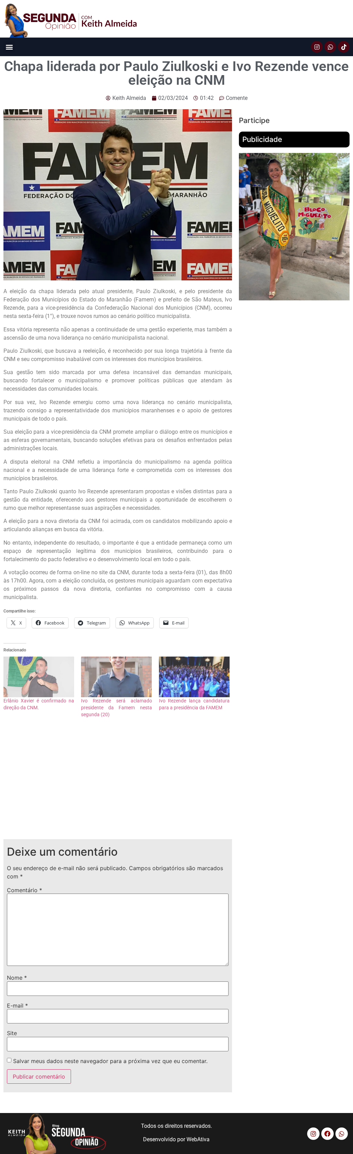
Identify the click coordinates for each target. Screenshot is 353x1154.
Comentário (24, 890)
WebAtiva (198, 1139)
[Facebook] (327, 1133)
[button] (9, 47)
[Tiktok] (344, 47)
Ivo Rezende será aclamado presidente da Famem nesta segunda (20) (116, 707)
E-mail (17, 1005)
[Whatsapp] (330, 47)
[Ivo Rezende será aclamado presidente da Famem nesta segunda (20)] (116, 677)
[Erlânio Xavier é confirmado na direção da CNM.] (38, 677)
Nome (17, 977)
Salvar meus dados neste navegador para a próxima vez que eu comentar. (110, 1061)
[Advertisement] (117, 784)
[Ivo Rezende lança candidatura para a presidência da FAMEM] (194, 677)
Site (12, 1033)
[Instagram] (317, 47)
